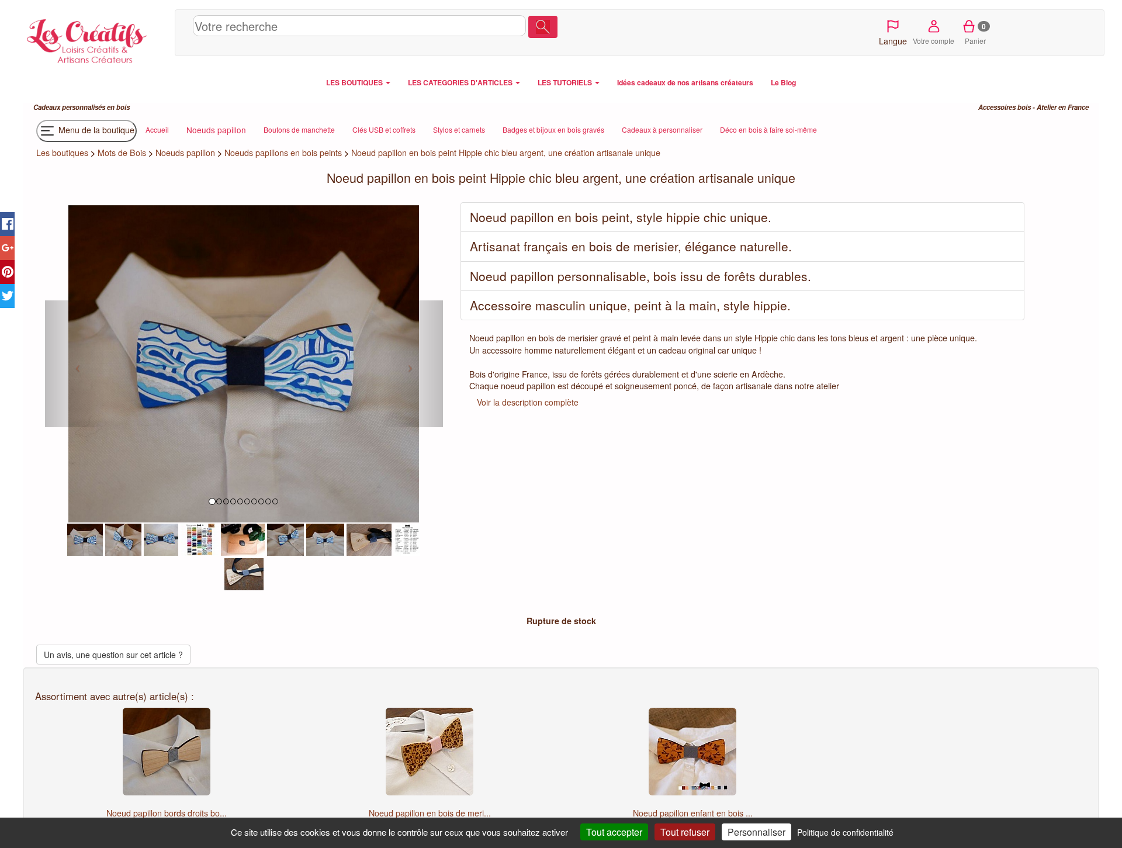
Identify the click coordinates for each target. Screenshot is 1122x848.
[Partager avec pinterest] (7, 272)
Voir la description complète (528, 402)
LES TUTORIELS (566, 82)
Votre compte (933, 41)
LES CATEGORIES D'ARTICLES (461, 82)
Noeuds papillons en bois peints (283, 152)
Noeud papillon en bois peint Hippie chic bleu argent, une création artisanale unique (505, 152)
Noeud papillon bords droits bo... (166, 813)
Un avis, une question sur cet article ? (113, 654)
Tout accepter (614, 832)
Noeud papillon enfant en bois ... (693, 813)
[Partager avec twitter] (7, 296)
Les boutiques (62, 152)
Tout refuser (684, 832)
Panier (975, 33)
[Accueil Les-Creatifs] (96, 38)
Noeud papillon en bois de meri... (430, 813)
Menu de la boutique (95, 130)
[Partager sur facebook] (7, 224)
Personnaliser (756, 832)
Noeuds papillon (185, 152)
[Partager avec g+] (7, 248)
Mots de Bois (122, 152)
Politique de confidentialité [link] (845, 832)
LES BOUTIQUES (355, 82)
